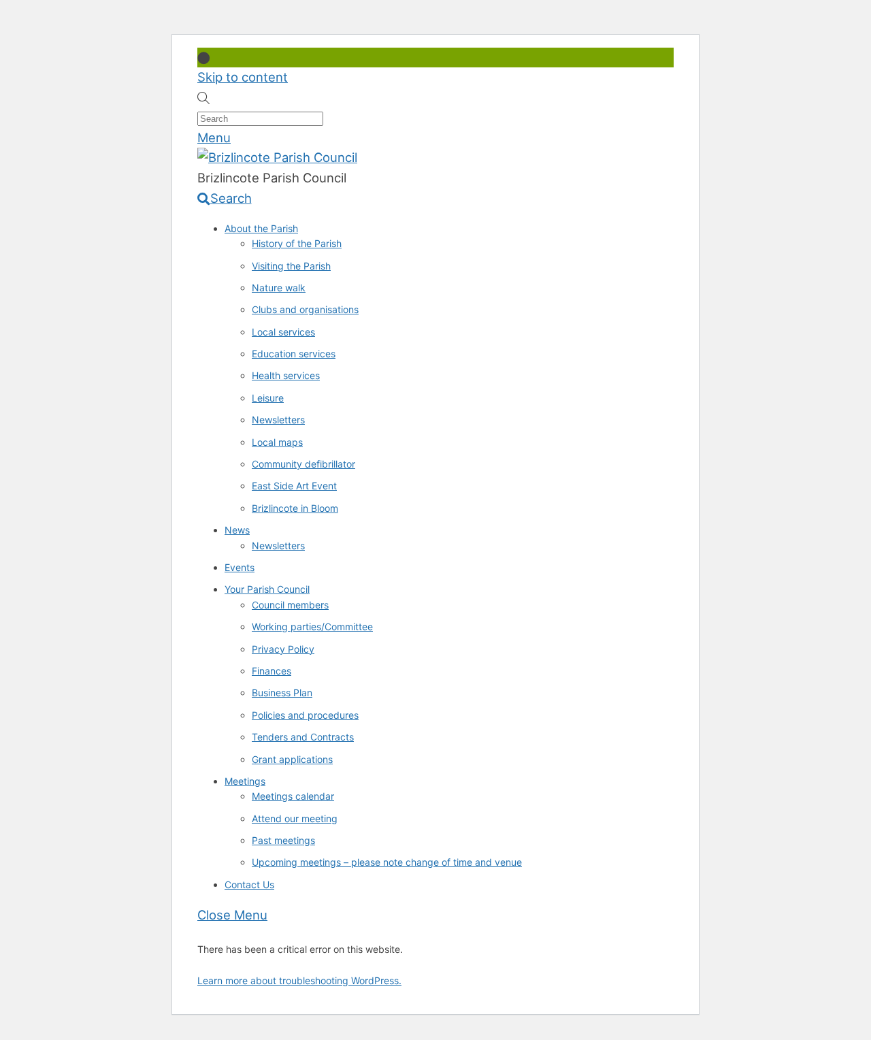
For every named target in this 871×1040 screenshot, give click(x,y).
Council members (290, 605)
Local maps (277, 442)
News (237, 530)
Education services (293, 353)
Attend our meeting (295, 818)
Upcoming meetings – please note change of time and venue (387, 862)
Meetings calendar (293, 796)
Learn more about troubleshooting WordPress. (299, 980)
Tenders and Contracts (303, 737)
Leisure (268, 398)
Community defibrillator (303, 464)
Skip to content (242, 76)
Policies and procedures (305, 715)
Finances (271, 671)
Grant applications (292, 759)
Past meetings (283, 840)
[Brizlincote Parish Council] (277, 157)
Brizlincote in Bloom (295, 508)
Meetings (245, 781)
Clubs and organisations (305, 309)
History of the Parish (297, 243)
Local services (283, 332)
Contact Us (249, 884)
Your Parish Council (267, 589)
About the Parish (261, 228)
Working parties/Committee (312, 626)
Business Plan (282, 692)
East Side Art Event (294, 485)
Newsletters (278, 419)
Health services (286, 375)
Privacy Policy (283, 649)
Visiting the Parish (291, 266)
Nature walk (279, 287)
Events (239, 567)
